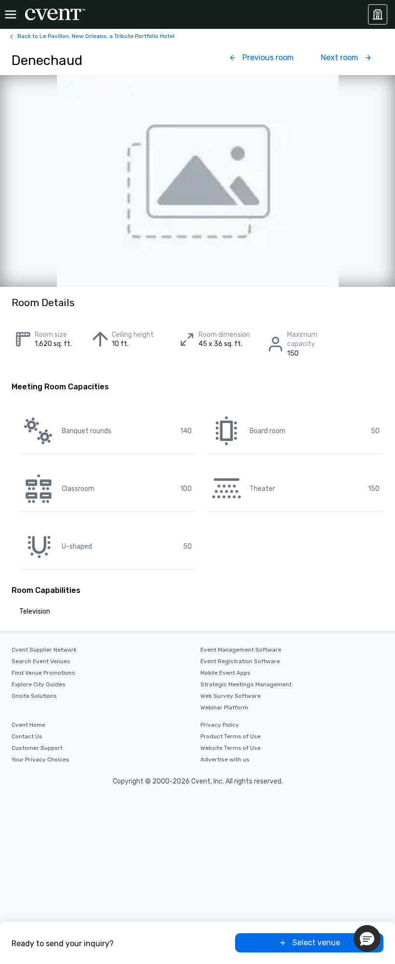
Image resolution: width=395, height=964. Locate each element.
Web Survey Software (230, 696)
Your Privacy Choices (40, 759)
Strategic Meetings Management (245, 684)
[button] (367, 938)
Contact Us (27, 736)
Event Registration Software (240, 661)
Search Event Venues (41, 661)
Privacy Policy (219, 724)
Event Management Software (240, 649)
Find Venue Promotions (43, 672)
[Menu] (10, 14)
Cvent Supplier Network (44, 649)
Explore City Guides (39, 684)
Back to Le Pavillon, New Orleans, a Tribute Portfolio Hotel (95, 36)
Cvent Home (28, 724)
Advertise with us (225, 759)
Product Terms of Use (230, 736)
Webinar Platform (224, 707)
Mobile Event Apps (225, 672)
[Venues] (377, 14)
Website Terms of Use (230, 748)
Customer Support (37, 748)
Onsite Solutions (34, 696)
